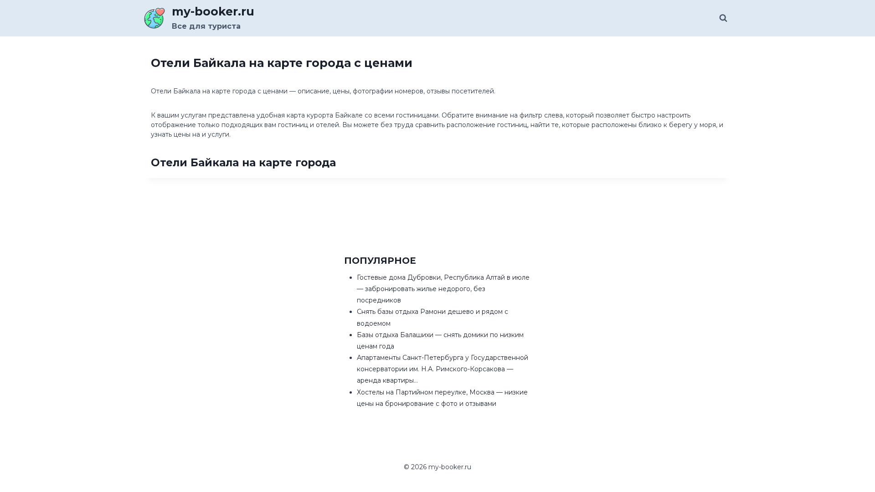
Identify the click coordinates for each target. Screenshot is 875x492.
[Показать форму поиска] (723, 18)
